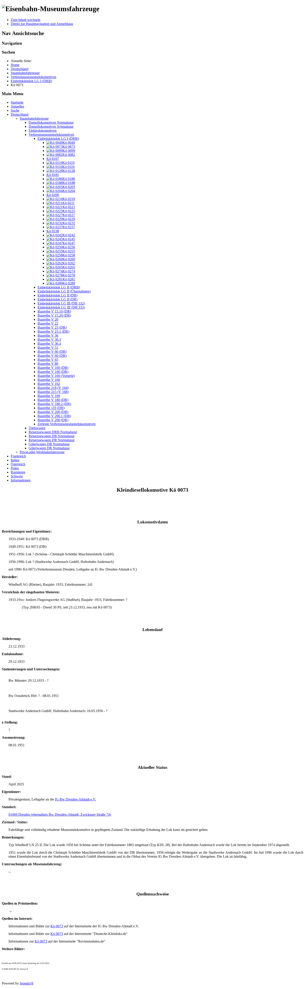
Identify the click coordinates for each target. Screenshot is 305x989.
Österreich (18, 464)
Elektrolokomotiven (42, 130)
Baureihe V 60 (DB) (52, 351)
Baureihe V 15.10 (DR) (54, 311)
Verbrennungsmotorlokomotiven (51, 134)
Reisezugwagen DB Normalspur (52, 436)
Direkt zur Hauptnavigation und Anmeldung (42, 24)
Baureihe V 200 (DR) (53, 420)
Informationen (21, 480)
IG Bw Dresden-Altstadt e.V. (75, 799)
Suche (15, 110)
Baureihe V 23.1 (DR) (53, 331)
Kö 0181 (52, 175)
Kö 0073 (56, 926)
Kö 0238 (52, 231)
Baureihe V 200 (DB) (53, 412)
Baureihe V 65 (48, 360)
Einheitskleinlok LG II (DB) (57, 295)
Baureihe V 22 (48, 323)
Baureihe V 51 (48, 347)
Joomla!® (26, 983)
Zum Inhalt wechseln (25, 20)
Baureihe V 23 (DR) (52, 327)
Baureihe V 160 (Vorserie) (56, 376)
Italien (15, 460)
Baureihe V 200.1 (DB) (54, 416)
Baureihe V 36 (48, 335)
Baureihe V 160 (49, 380)
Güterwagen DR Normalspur (49, 448)
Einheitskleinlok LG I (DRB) (58, 138)
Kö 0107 (52, 159)
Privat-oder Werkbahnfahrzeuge (42, 452)
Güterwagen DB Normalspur (49, 444)
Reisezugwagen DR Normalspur (52, 440)
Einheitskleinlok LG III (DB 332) (61, 303)
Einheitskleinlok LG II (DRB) (59, 287)
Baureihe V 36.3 (49, 339)
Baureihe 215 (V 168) (53, 392)
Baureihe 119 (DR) (51, 408)
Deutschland (19, 114)
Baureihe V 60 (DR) (52, 356)
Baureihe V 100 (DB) (53, 368)
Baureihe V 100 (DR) (53, 372)
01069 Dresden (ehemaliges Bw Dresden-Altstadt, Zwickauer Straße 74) (59, 814)
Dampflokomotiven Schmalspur (51, 126)
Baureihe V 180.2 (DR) (54, 404)
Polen (15, 468)
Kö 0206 (52, 195)
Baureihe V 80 (48, 364)
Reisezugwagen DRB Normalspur (53, 432)
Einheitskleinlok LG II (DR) (57, 299)
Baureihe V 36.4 (49, 343)
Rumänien (18, 472)
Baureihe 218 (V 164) (53, 388)
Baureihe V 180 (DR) (53, 400)
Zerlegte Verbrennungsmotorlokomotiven (67, 424)
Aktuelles (17, 106)
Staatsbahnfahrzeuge (34, 118)
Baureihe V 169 (49, 396)
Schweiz (17, 476)
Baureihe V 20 (48, 319)
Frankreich (18, 456)
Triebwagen (37, 428)
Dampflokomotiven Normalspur (51, 122)
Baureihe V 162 (49, 384)
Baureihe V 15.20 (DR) (54, 315)
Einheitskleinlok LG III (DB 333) (61, 307)
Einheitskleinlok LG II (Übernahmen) (64, 291)
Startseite (17, 102)
